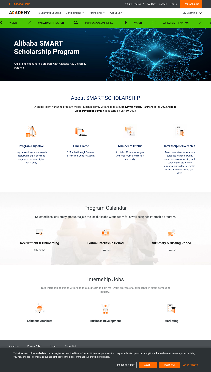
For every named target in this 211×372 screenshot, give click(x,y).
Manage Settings (126, 364)
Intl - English (134, 4)
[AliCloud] (19, 4)
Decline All (169, 364)
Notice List (70, 346)
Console (163, 4)
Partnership (95, 12)
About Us (115, 12)
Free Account (191, 3)
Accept (147, 364)
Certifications (73, 12)
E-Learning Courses (49, 12)
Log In (173, 4)
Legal (53, 346)
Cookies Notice (190, 364)
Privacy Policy (34, 346)
